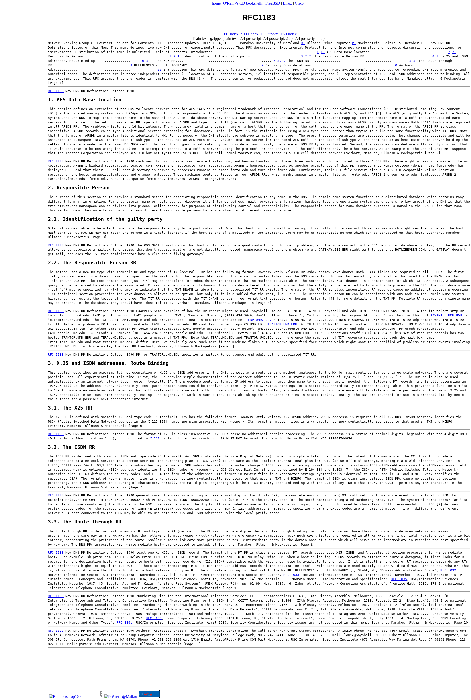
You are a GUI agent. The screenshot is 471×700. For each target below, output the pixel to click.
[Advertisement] (22, 348)
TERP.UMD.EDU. (259, 320)
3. (438, 56)
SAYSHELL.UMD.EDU (446, 315)
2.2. (309, 56)
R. (303, 43)
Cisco (299, 3)
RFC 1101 (124, 622)
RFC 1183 (56, 91)
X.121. (156, 438)
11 (160, 69)
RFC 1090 (154, 618)
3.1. (150, 61)
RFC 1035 (399, 579)
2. (454, 52)
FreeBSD (272, 3)
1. (323, 52)
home (216, 3)
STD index (249, 34)
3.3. (413, 61)
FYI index (289, 34)
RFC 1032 (448, 570)
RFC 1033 (291, 574)
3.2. (281, 61)
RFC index (229, 34)
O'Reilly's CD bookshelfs (243, 3)
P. (354, 43)
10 (395, 65)
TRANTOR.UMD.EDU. (283, 324)
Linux (287, 3)
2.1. (177, 56)
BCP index (269, 34)
